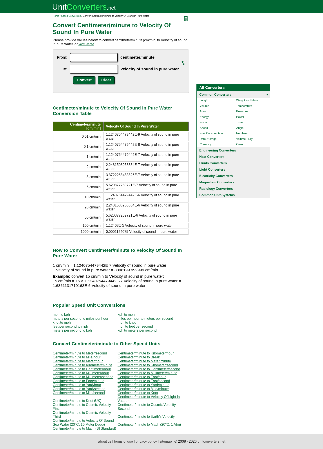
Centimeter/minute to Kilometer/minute (82, 365)
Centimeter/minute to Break (139, 357)
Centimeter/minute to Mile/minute (143, 389)
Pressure (242, 111)
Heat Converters (211, 157)
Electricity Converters (216, 176)
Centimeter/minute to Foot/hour (142, 377)
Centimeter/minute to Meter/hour (78, 361)
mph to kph (61, 314)
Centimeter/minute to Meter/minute (144, 361)
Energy (204, 117)
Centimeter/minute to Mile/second (79, 393)
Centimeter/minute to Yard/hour (77, 385)
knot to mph (62, 322)
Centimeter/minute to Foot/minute (78, 381)
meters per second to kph (72, 330)
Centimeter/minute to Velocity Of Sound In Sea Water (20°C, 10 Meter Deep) (85, 422)
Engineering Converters (217, 150)
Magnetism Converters (216, 182)
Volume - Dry (244, 139)
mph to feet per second (135, 326)
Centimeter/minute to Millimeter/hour (81, 373)
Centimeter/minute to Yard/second (79, 389)
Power (240, 117)
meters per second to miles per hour (80, 318)
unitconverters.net (211, 441)
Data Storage (208, 139)
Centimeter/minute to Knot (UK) (77, 401)
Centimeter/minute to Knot (138, 393)
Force (203, 122)
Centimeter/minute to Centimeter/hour (82, 369)
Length (204, 100)
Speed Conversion (71, 16)
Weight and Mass (247, 100)
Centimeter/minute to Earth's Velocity (146, 416)
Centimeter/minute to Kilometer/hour (146, 353)
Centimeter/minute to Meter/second (80, 353)
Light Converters (212, 169)
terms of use (123, 441)
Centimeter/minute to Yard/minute (143, 385)
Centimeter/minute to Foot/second (144, 381)
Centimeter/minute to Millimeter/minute (147, 373)
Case (239, 144)
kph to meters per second (137, 330)
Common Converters (215, 94)
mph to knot (127, 322)
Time (239, 122)
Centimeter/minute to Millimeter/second (83, 377)
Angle (239, 128)
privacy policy (146, 441)
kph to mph (126, 314)
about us (104, 441)
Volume (204, 106)
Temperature (244, 106)
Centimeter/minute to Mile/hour (76, 357)
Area (203, 111)
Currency (205, 144)
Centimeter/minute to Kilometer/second (148, 365)
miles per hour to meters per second (145, 318)
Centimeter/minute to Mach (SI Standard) (84, 428)
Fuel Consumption (211, 133)
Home (56, 16)
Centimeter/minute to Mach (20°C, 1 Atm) (149, 424)
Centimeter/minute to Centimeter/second (149, 369)
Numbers (242, 133)
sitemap (166, 441)
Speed (204, 128)
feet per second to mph (70, 326)
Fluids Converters (213, 163)
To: (64, 69)
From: (62, 57)
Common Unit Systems (217, 195)
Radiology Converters (216, 188)
